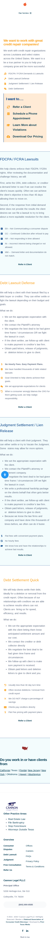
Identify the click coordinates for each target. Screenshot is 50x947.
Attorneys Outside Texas (21, 829)
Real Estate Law (16, 819)
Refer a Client (22, 106)
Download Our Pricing (28, 136)
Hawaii (22, 774)
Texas (14, 770)
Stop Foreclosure (17, 826)
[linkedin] (27, 931)
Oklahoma (12, 774)
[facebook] (23, 931)
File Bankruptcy (16, 822)
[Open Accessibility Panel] (5, 474)
